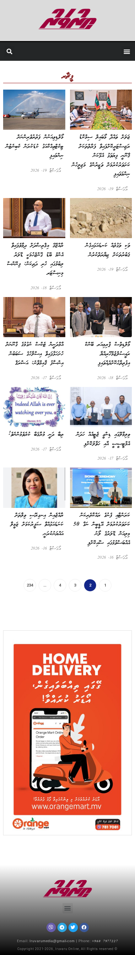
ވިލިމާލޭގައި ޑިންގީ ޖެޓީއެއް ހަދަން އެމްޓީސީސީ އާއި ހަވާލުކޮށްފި (103, 439)
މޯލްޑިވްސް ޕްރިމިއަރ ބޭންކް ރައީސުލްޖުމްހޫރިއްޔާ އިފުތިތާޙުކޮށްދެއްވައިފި (107, 354)
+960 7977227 (105, 941)
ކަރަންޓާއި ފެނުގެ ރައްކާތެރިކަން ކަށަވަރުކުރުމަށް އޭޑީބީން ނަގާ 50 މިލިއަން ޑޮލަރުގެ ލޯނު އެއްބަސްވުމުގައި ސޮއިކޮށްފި (101, 529)
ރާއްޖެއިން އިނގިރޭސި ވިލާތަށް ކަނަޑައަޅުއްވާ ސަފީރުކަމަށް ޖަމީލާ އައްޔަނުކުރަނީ (36, 524)
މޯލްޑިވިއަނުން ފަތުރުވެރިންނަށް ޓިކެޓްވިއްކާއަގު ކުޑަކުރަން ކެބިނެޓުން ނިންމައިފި (34, 146)
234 (29, 583)
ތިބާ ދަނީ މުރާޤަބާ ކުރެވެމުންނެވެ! (35, 434)
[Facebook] (84, 927)
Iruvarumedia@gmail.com (52, 941)
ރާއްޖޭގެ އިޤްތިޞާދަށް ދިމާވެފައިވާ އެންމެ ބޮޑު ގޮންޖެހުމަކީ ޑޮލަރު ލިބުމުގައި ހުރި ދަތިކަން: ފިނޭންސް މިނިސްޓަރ (35, 259)
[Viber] (51, 927)
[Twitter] (73, 927)
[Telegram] (62, 927)
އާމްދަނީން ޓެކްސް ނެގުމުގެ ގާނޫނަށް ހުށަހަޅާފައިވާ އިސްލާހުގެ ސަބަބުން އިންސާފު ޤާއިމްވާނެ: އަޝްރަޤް (34, 354)
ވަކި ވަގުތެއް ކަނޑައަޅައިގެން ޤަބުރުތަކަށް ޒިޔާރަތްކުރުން (107, 250)
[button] (127, 51)
